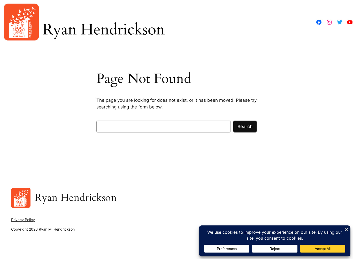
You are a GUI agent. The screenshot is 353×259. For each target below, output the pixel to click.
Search (244, 126)
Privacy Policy (23, 219)
